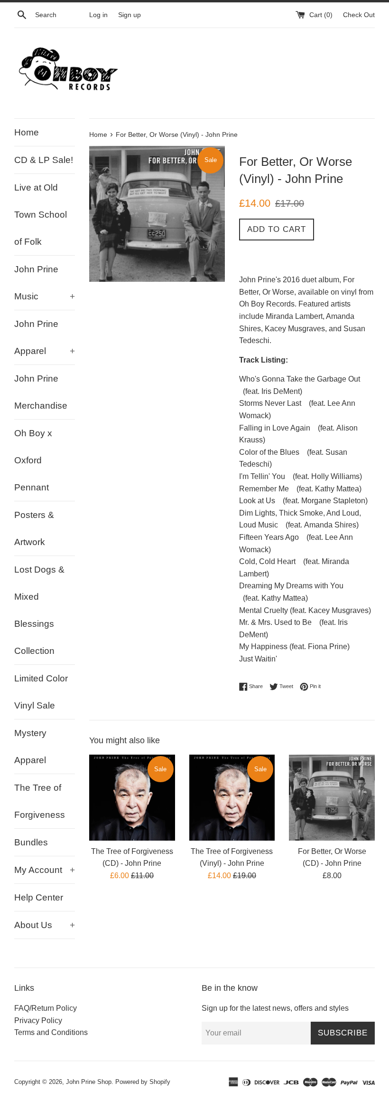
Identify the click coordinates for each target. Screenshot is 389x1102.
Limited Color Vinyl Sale (41, 691)
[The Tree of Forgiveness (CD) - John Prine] (132, 798)
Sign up (129, 15)
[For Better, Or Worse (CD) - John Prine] (332, 798)
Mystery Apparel (30, 746)
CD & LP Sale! (43, 160)
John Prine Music (44, 282)
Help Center (38, 897)
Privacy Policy (38, 1020)
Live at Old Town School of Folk (40, 214)
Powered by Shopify (142, 1081)
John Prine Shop (88, 1081)
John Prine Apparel (44, 337)
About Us (44, 925)
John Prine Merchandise (40, 392)
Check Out (359, 15)
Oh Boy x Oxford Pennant (33, 460)
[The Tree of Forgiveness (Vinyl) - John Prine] (232, 798)
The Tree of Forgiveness (39, 801)
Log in (98, 15)
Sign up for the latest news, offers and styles (275, 1008)
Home (26, 132)
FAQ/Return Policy (45, 1008)
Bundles (31, 842)
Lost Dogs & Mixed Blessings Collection (39, 610)
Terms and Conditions (51, 1032)
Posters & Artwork (34, 528)
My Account (44, 870)
